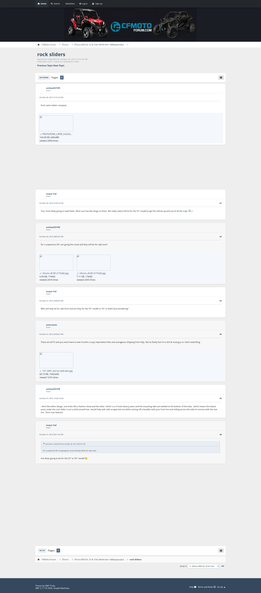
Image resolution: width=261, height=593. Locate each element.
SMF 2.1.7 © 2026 (43, 588)
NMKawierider (116, 44)
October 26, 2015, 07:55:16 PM (51, 203)
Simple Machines (61, 588)
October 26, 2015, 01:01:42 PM (51, 97)
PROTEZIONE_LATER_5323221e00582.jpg (62, 134)
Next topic (58, 65)
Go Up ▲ (221, 587)
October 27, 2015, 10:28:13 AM (51, 398)
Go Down (43, 77)
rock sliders (51, 54)
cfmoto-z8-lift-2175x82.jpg (55, 273)
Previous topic (45, 65)
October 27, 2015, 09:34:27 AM (51, 334)
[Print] (221, 77)
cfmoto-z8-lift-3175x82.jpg (92, 273)
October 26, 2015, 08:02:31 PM (51, 236)
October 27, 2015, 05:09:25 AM (51, 300)
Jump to (183, 566)
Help (191, 587)
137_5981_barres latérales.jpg (57, 370)
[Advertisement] (130, 167)
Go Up (42, 550)
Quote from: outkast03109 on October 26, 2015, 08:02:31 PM (65, 444)
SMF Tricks (50, 585)
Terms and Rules (206, 587)
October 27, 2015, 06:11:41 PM (51, 434)
